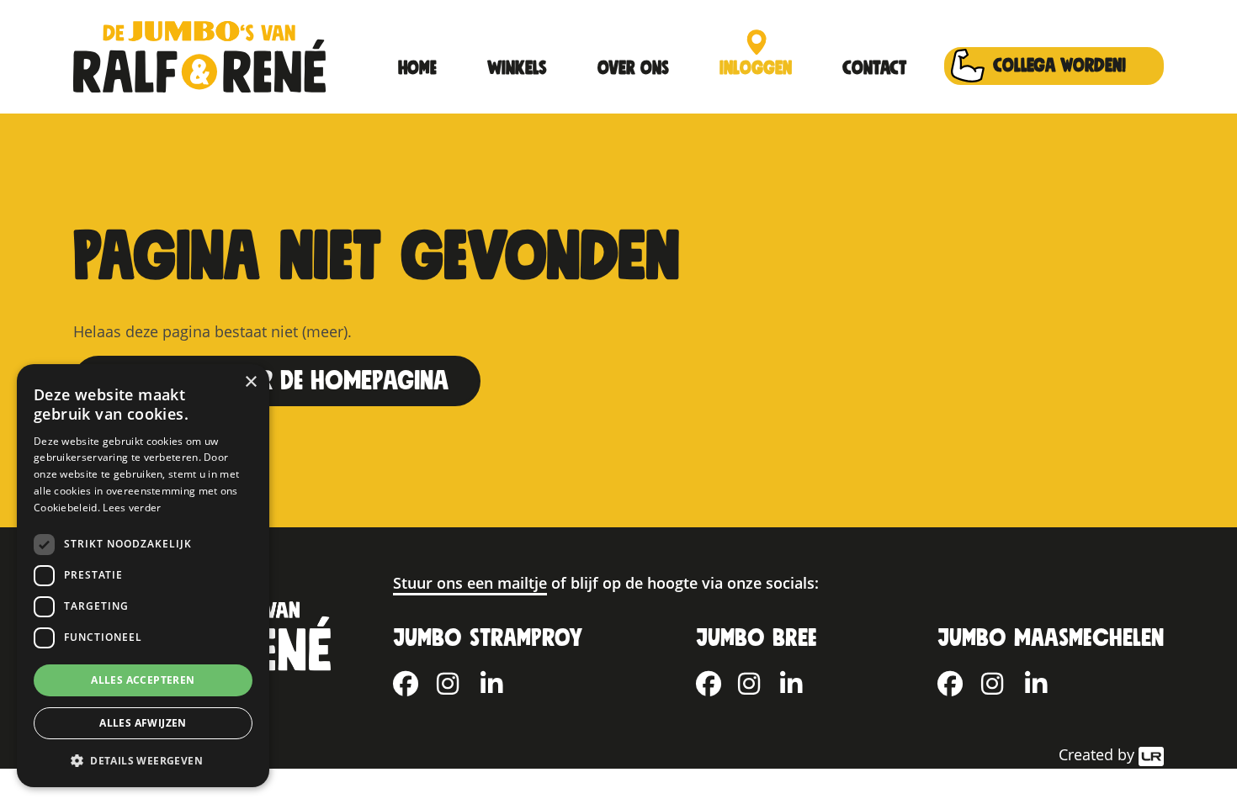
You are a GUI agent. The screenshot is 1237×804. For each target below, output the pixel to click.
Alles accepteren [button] (142, 680)
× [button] (250, 382)
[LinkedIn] (502, 678)
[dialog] (143, 575)
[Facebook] (415, 678)
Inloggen (755, 68)
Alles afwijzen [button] (143, 723)
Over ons (633, 68)
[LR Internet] (1151, 754)
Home (417, 68)
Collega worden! (1059, 65)
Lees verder (132, 507)
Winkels (517, 68)
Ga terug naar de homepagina (277, 381)
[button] (143, 760)
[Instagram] (458, 678)
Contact (874, 68)
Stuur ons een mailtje (470, 583)
